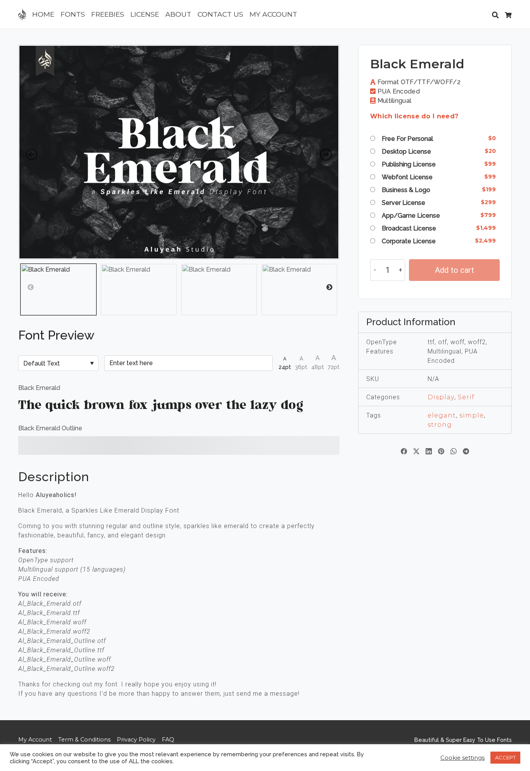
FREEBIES (107, 14)
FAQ (168, 739)
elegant (442, 415)
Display (441, 397)
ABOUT (178, 14)
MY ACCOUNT (273, 14)
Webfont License (407, 177)
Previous (21, 287)
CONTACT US (220, 14)
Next (333, 287)
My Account (35, 739)
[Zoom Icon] (178, 152)
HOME (43, 14)
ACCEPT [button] (505, 757)
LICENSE (144, 14)
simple (471, 415)
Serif (466, 397)
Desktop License (406, 151)
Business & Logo (406, 190)
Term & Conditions (84, 739)
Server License (403, 202)
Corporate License (409, 241)
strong (440, 424)
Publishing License (409, 164)
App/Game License (411, 215)
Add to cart (454, 270)
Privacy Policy (136, 739)
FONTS (73, 14)
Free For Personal (407, 138)
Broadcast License (409, 228)
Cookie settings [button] (462, 757)
